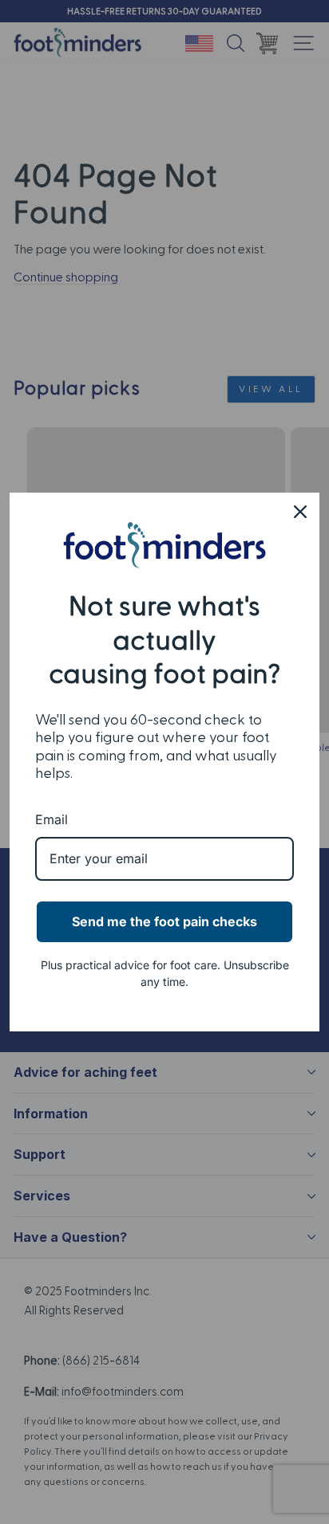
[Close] (300, 512)
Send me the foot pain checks (164, 921)
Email (51, 819)
